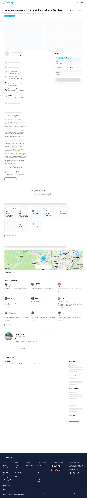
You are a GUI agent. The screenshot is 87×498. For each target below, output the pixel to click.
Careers (5, 465)
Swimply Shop (6, 467)
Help (4, 489)
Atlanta (38, 472)
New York (39, 467)
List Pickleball (17, 470)
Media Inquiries (6, 470)
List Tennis (17, 467)
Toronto (38, 481)
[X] (74, 473)
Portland (39, 470)
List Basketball (18, 472)
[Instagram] (78, 473)
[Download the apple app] (56, 466)
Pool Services (6, 483)
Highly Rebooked (10, 16)
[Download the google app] (56, 470)
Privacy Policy (22, 494)
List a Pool (17, 465)
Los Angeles (39, 465)
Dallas (38, 479)
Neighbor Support (29, 465)
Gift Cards (5, 472)
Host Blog (5, 477)
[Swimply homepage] (23, 2)
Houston (39, 477)
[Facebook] (70, 473)
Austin (38, 474)
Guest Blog (5, 474)
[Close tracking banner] (83, 493)
